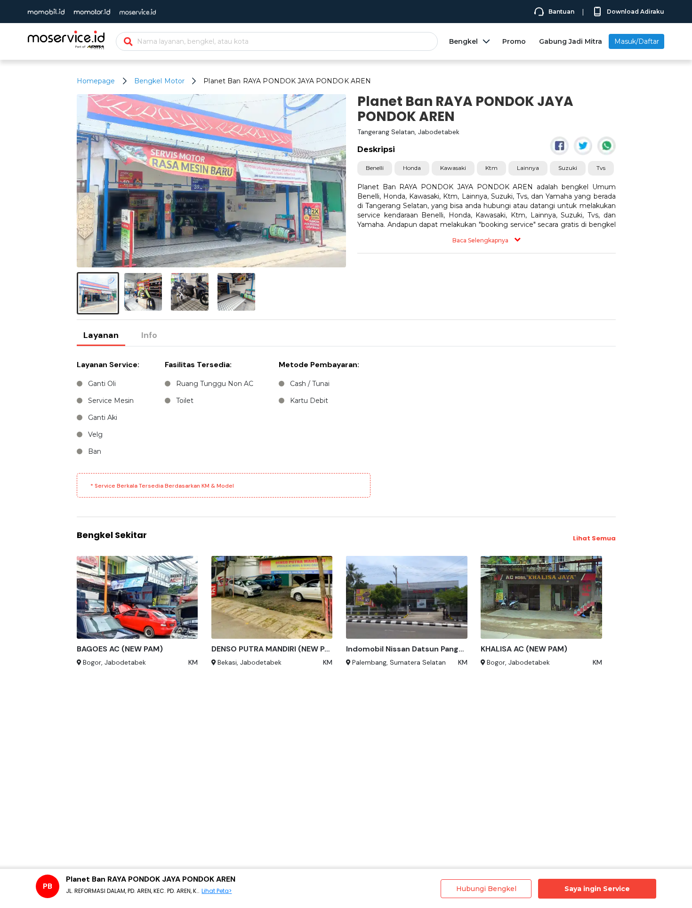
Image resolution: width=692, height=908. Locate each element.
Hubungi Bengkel (486, 888)
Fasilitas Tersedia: (198, 365)
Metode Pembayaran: (319, 365)
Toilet (184, 400)
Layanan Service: (108, 365)
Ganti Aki (102, 417)
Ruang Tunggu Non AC (214, 383)
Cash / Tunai (310, 383)
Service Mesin (111, 400)
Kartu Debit (309, 400)
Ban (94, 451)
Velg (95, 434)
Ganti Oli (102, 383)
